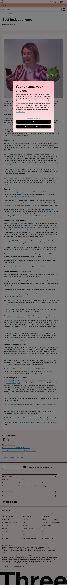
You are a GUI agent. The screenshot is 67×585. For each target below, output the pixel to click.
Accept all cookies (33, 122)
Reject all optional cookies (33, 126)
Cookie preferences (33, 118)
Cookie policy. (20, 112)
